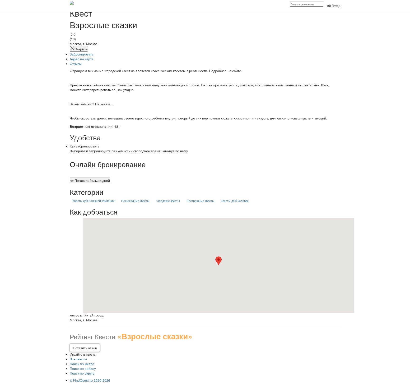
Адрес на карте (81, 58)
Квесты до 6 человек (234, 201)
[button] (218, 261)
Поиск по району (83, 368)
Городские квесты (168, 201)
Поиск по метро (82, 363)
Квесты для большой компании (94, 201)
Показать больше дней (92, 180)
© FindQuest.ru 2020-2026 (90, 380)
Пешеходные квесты (135, 201)
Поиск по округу (82, 373)
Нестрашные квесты (200, 201)
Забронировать (81, 54)
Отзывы (76, 63)
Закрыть (81, 48)
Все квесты (78, 359)
